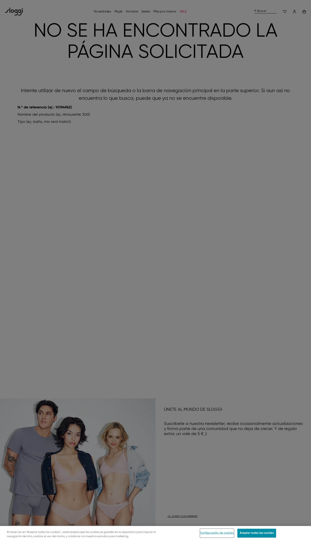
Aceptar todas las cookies (257, 533)
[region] (155, 533)
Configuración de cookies (217, 533)
